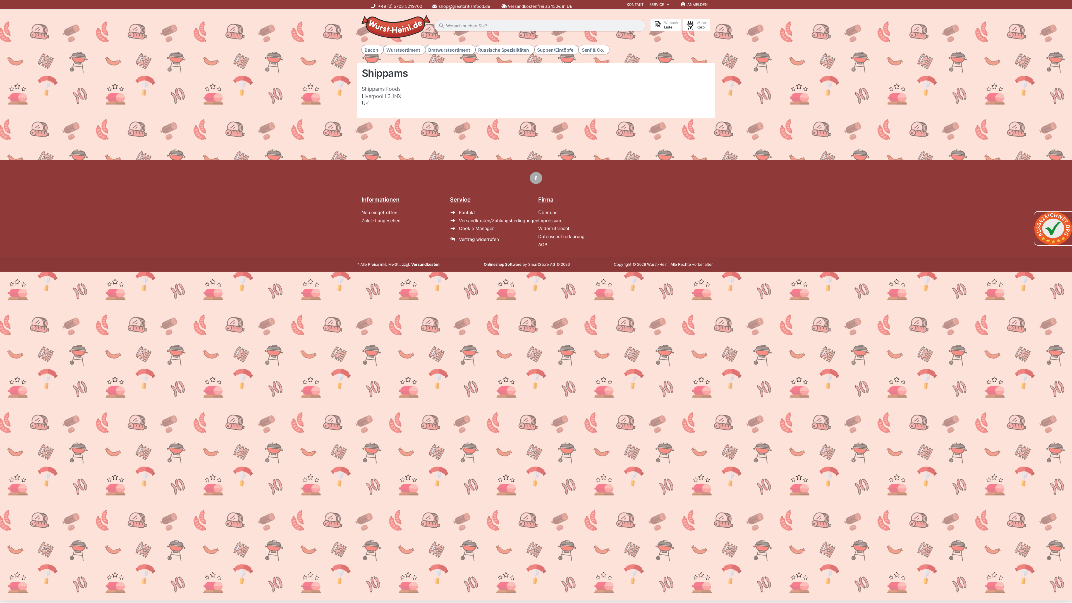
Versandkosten (425, 264)
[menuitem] (372, 49)
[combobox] (540, 26)
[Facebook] (536, 178)
